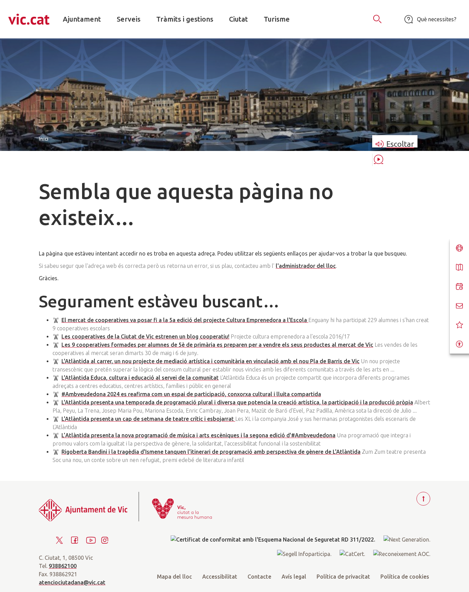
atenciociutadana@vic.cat (72, 582)
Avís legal (294, 576)
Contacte (259, 576)
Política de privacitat (343, 576)
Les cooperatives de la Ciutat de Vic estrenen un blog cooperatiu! (145, 336)
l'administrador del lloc (306, 266)
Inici (43, 139)
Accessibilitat (219, 576)
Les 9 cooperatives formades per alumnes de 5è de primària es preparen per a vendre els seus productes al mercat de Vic (217, 345)
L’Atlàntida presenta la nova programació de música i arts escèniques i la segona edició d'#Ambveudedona (198, 435)
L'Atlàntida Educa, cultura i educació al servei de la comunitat (140, 378)
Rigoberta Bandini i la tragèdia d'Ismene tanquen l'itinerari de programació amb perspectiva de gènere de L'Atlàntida (211, 452)
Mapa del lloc (174, 576)
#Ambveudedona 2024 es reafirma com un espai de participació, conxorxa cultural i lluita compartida (191, 394)
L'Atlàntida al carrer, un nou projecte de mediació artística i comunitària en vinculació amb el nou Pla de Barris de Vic (210, 361)
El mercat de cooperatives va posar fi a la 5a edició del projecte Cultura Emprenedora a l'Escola (184, 320)
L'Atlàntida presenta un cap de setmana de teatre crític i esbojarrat (148, 419)
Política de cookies (404, 576)
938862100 (63, 566)
